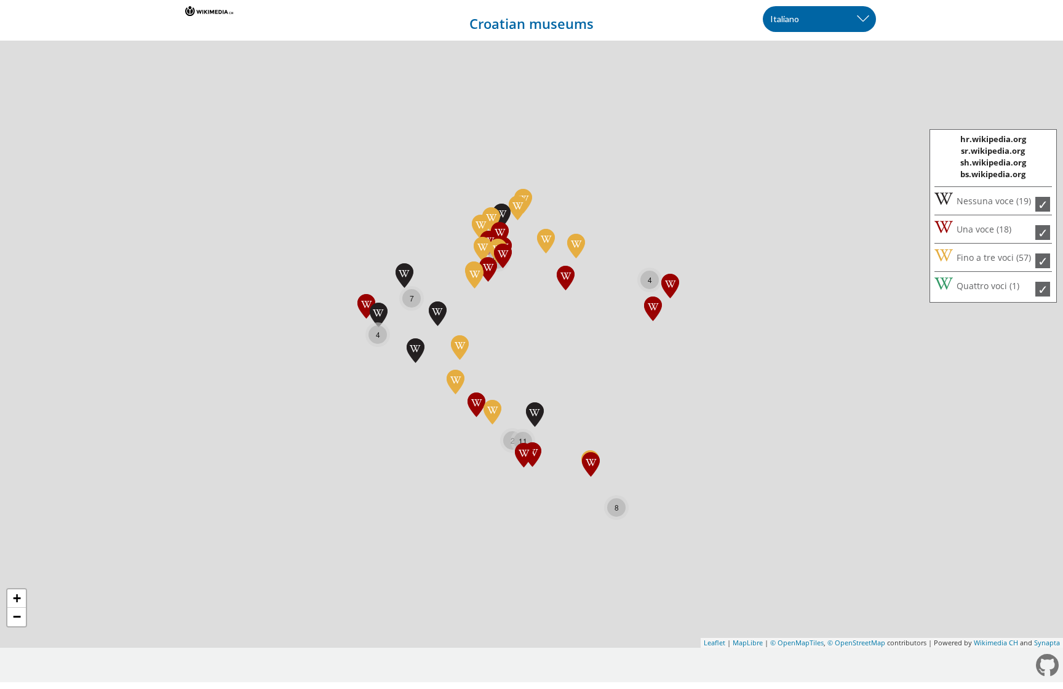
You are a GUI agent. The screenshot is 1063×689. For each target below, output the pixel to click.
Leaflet (714, 642)
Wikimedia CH (996, 642)
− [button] (17, 616)
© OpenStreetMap (856, 642)
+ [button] (17, 598)
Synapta (1047, 642)
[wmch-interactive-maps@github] (1048, 665)
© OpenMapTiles (797, 642)
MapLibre (748, 642)
